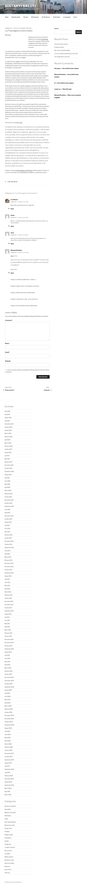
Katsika (7, 841)
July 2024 (7, 414)
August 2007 (8, 763)
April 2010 (7, 664)
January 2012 (8, 598)
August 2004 (8, 782)
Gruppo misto (8, 828)
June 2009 (8, 696)
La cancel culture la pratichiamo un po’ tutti (66, 53)
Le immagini (66, 17)
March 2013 (8, 557)
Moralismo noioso (9, 860)
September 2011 (9, 611)
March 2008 (8, 744)
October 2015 (8, 503)
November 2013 (9, 541)
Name (7, 343)
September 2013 (9, 547)
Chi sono (25, 17)
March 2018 (8, 443)
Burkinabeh (8, 815)
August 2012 (8, 576)
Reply (12, 208)
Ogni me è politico (9, 863)
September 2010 (9, 649)
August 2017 (8, 452)
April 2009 (7, 702)
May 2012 (7, 585)
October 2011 (8, 607)
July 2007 (7, 766)
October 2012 (8, 569)
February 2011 (8, 633)
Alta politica (8, 809)
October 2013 (8, 544)
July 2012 (7, 579)
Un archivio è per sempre (61, 44)
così (21, 122)
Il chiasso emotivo (59, 47)
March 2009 (8, 706)
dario (12, 256)
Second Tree (8, 869)
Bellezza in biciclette (10, 812)
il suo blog (44, 39)
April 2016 (7, 487)
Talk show (7, 872)
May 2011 (7, 623)
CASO (6, 819)
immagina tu (8, 838)
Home (6, 17)
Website (8, 361)
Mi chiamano (35, 17)
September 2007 (9, 760)
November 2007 (9, 753)
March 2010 (8, 668)
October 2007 (8, 756)
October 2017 (8, 449)
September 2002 (9, 785)
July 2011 (7, 617)
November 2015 (9, 500)
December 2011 (9, 601)
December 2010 (9, 639)
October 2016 (8, 468)
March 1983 (8, 794)
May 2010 (7, 661)
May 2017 (7, 459)
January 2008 (8, 750)
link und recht (12, 181)
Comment (9, 320)
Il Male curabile (9, 834)
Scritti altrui (56, 17)
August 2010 (8, 652)
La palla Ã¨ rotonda (10, 847)
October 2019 (8, 427)
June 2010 (7, 658)
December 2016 (9, 465)
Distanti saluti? (16, 17)
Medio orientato (9, 857)
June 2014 (7, 528)
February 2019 (8, 436)
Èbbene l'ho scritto (10, 825)
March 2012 (8, 592)
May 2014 (7, 531)
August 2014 (8, 522)
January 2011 (8, 636)
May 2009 (7, 699)
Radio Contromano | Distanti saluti (25, 292)
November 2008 (9, 718)
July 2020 (7, 420)
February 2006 (9, 775)
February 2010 (9, 671)
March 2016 (8, 490)
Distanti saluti (20, 6)
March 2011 (8, 630)
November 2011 (9, 604)
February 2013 (8, 560)
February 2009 (9, 709)
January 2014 (8, 538)
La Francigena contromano (24, 170)
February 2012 (8, 595)
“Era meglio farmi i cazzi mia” (62, 56)
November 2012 (9, 566)
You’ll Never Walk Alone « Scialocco (26, 279)
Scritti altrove (46, 17)
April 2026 (7, 411)
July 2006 (7, 772)
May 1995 (7, 791)
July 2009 (7, 693)
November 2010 (9, 642)
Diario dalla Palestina (10, 822)
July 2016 (7, 478)
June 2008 (8, 734)
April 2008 (7, 740)
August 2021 (8, 417)
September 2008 (9, 725)
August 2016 (8, 474)
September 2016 (9, 471)
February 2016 (8, 493)
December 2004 (9, 778)
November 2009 (9, 680)
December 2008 (9, 715)
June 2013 (7, 550)
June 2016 (7, 481)
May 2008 (7, 737)
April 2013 (7, 554)
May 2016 (7, 484)
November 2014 (9, 516)
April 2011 (7, 626)
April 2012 (7, 588)
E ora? (75, 17)
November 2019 (9, 424)
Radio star (7, 866)
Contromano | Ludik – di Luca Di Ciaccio (27, 299)
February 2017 (8, 462)
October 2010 (8, 645)
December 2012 (9, 563)
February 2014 (8, 535)
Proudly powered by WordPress (13, 882)
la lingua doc (8, 844)
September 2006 (9, 769)
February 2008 (9, 747)
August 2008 (8, 728)
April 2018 (7, 439)
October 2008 (8, 721)
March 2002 (8, 788)
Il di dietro (7, 831)
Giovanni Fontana (25, 28)
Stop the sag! (67, 89)
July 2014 (7, 525)
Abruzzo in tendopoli (10, 806)
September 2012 (9, 573)
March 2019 (8, 433)
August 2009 (8, 690)
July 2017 (7, 455)
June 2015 (7, 509)
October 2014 (8, 519)
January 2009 (8, 712)
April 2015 (7, 512)
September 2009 (9, 687)
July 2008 (7, 731)
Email (7, 352)
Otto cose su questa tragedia (62, 50)
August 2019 (8, 430)
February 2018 (8, 446)
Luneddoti (7, 853)
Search (56, 28)
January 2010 (8, 674)
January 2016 (8, 496)
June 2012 (7, 582)
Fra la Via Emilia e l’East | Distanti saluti (26, 305)
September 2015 (9, 506)
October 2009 (8, 683)
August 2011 (8, 614)
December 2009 (9, 677)
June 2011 (7, 620)
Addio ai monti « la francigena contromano (27, 286)
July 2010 (7, 655)
